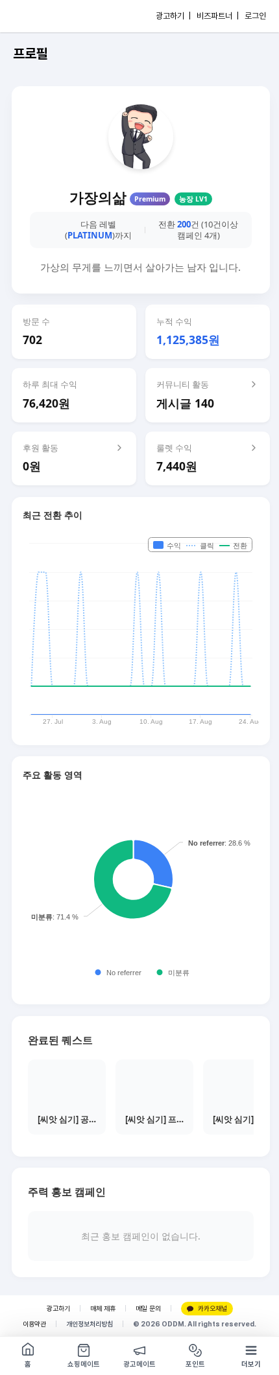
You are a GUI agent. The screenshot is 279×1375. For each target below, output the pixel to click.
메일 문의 (148, 1308)
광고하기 (58, 1308)
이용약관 (34, 1324)
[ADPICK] (37, 16)
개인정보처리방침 (89, 1324)
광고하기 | (173, 16)
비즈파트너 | (218, 16)
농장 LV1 (193, 198)
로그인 (255, 16)
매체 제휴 (102, 1308)
